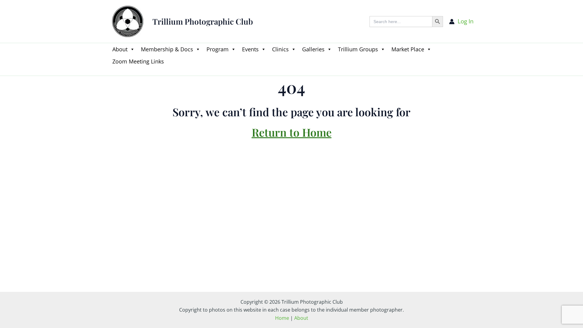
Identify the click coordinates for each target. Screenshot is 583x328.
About (120, 49)
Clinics (280, 49)
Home (282, 318)
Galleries (313, 49)
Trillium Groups (358, 49)
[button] (112, 72)
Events (250, 49)
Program (217, 49)
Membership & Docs (167, 49)
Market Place (407, 49)
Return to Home (292, 132)
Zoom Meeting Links (138, 61)
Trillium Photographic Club (202, 21)
